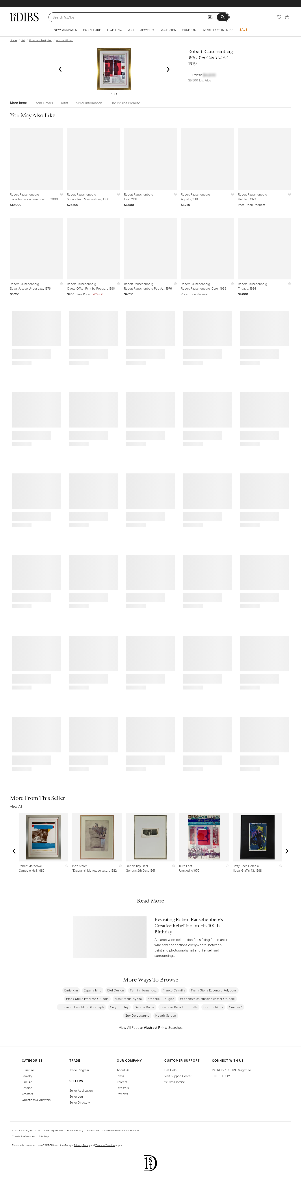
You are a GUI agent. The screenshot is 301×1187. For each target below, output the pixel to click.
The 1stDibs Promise (125, 102)
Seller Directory (79, 1102)
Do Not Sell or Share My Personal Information (113, 1130)
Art (131, 30)
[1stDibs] (24, 17)
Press (120, 1076)
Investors (123, 1088)
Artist (64, 102)
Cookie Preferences (23, 1136)
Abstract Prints (64, 40)
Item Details (44, 102)
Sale (243, 29)
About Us (123, 1070)
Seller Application (81, 1090)
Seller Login (77, 1096)
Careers (122, 1082)
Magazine (231, 1070)
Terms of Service (105, 1145)
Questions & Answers (36, 1100)
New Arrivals (65, 30)
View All (16, 806)
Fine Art (27, 1082)
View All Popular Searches (150, 1027)
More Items (19, 102)
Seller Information (89, 102)
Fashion (189, 30)
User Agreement (53, 1130)
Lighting (114, 30)
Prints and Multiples (40, 40)
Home (13, 40)
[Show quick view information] (60, 194)
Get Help (170, 1070)
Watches (168, 30)
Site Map (44, 1136)
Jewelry (147, 30)
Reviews (122, 1094)
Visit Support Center (177, 1076)
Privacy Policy (75, 1130)
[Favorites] (279, 17)
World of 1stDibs (218, 30)
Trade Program (79, 1070)
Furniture (92, 30)
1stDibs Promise (174, 1082)
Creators (27, 1094)
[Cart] (287, 17)
